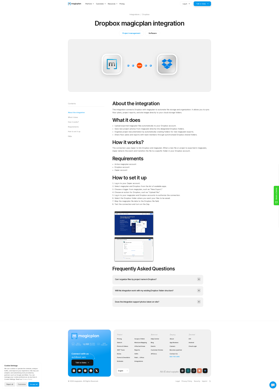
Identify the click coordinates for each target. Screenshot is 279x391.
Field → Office (139, 357)
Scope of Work (139, 339)
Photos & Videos (122, 346)
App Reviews (174, 342)
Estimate (120, 361)
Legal (178, 381)
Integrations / (135, 14)
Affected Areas (139, 346)
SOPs (136, 354)
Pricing (119, 339)
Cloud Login (193, 346)
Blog (152, 342)
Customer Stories (157, 350)
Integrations (138, 361)
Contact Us (174, 354)
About (172, 339)
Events (153, 346)
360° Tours (121, 350)
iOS (190, 339)
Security (197, 381)
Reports (137, 350)
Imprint (204, 381)
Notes (119, 354)
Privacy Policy (187, 381)
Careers (172, 346)
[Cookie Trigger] (210, 381)
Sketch (119, 342)
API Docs (154, 354)
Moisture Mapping (140, 342)
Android (191, 342)
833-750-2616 (174, 356)
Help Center (155, 339)
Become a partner (176, 350)
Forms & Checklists (123, 357)
